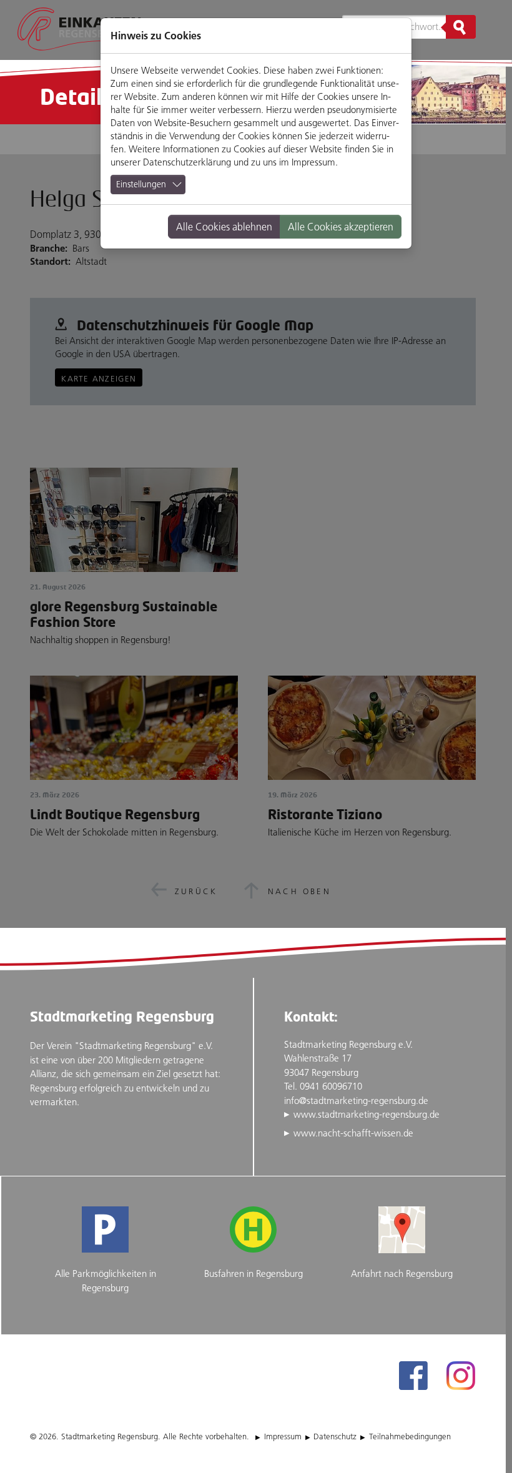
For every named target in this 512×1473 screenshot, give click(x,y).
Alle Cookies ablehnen (224, 226)
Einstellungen (141, 184)
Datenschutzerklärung (187, 162)
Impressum (313, 162)
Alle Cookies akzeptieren (340, 226)
